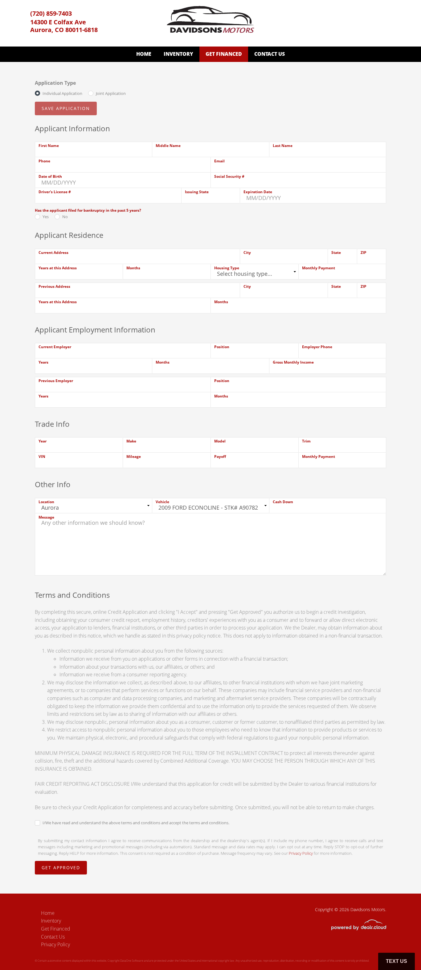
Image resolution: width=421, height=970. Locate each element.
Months (133, 268)
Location (46, 501)
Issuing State (197, 191)
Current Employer (55, 346)
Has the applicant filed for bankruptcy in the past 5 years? (88, 210)
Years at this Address (58, 268)
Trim (306, 441)
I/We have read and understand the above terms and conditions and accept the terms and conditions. (136, 822)
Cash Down (283, 501)
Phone (44, 161)
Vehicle (162, 501)
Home (143, 54)
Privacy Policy (301, 853)
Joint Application (111, 93)
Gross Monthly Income (293, 362)
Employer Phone (317, 346)
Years (43, 362)
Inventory (178, 54)
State (336, 252)
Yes (46, 216)
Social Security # (229, 176)
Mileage (133, 456)
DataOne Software (131, 961)
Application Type (55, 82)
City (247, 252)
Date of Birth (50, 176)
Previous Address (54, 286)
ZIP (363, 252)
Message (46, 517)
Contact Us (269, 54)
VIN (42, 456)
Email (219, 161)
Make (131, 441)
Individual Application (62, 93)
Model (220, 441)
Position (221, 346)
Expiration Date (257, 191)
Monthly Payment (318, 268)
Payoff (220, 456)
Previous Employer (56, 380)
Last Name (282, 145)
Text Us (396, 961)
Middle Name (168, 145)
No (65, 216)
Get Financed (224, 54)
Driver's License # (55, 191)
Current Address (53, 252)
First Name (49, 145)
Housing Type (226, 268)
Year (43, 441)
